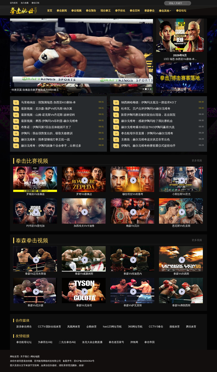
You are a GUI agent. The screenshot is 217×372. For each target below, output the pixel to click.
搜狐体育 (175, 326)
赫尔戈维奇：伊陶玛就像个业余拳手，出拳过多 (51, 145)
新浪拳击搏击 (24, 326)
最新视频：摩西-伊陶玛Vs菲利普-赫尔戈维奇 (49, 121)
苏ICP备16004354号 (84, 361)
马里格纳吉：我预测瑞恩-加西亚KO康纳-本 (48, 102)
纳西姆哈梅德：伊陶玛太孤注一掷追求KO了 (149, 102)
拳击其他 (165, 10)
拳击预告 (91, 10)
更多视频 (197, 160)
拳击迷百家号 (116, 342)
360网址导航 (135, 326)
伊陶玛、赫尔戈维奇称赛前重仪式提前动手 (148, 145)
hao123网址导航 (112, 326)
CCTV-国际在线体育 (49, 326)
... (196, 59)
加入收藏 (24, 3)
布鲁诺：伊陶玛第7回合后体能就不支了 (46, 127)
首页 (49, 10)
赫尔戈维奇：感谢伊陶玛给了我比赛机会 (147, 121)
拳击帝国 (149, 342)
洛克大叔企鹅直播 (92, 342)
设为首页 (14, 3)
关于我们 (24, 356)
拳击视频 (76, 10)
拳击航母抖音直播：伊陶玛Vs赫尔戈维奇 (147, 133)
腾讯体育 (191, 326)
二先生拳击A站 (67, 342)
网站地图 (35, 356)
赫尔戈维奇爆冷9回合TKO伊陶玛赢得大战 (147, 127)
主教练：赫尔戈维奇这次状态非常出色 (145, 139)
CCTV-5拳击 (156, 326)
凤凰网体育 (73, 326)
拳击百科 (135, 10)
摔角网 (134, 342)
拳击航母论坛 (24, 342)
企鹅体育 (91, 326)
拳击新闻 (62, 10)
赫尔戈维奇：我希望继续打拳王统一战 (45, 139)
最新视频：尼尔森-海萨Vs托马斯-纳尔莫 (46, 108)
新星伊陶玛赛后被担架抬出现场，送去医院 (148, 114)
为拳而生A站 (45, 342)
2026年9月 (180, 55)
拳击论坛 (181, 10)
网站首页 (14, 356)
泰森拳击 (149, 10)
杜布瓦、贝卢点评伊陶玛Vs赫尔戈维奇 (145, 108)
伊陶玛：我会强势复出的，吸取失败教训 (47, 133)
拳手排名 (120, 10)
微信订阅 (35, 3)
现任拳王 (106, 10)
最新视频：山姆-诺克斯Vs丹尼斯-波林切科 (48, 114)
